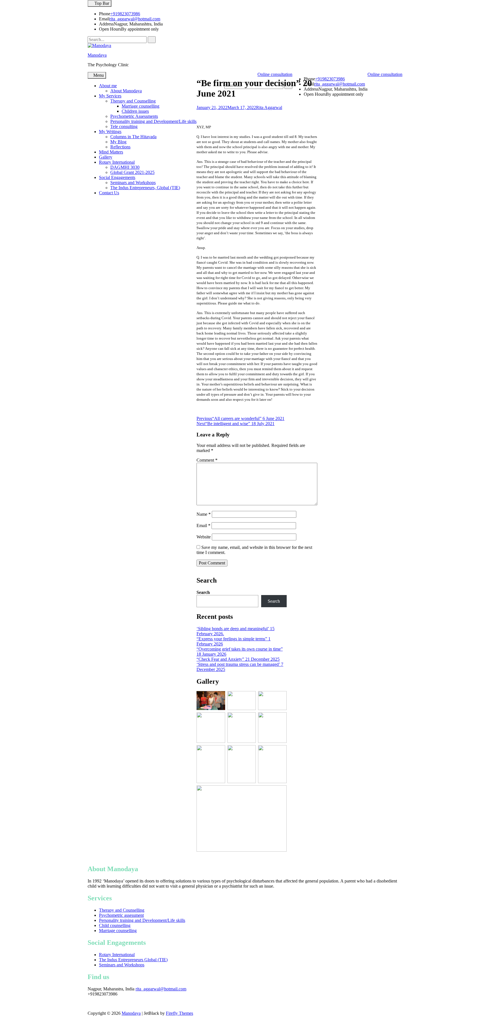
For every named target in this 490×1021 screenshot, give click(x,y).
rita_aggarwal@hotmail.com (134, 18)
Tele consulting (124, 126)
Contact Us (109, 192)
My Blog (118, 141)
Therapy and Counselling (133, 101)
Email (203, 525)
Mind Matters (111, 152)
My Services (110, 95)
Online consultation (385, 74)
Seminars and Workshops (133, 182)
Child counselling (114, 925)
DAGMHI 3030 (125, 167)
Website (204, 536)
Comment (207, 460)
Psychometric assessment (121, 915)
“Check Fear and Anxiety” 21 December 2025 (238, 659)
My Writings (110, 131)
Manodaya (97, 55)
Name (204, 514)
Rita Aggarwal (269, 107)
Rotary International (117, 162)
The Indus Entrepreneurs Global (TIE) (133, 959)
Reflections (120, 146)
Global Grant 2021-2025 (132, 172)
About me (108, 85)
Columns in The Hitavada (133, 136)
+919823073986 (125, 13)
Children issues (135, 111)
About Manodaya (126, 90)
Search (203, 592)
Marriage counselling (140, 106)
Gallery (105, 157)
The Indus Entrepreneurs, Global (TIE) (145, 187)
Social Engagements (117, 177)
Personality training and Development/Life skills (153, 121)
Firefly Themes (179, 1013)
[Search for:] (118, 39)
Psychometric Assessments (134, 116)
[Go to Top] (1, 1018)
